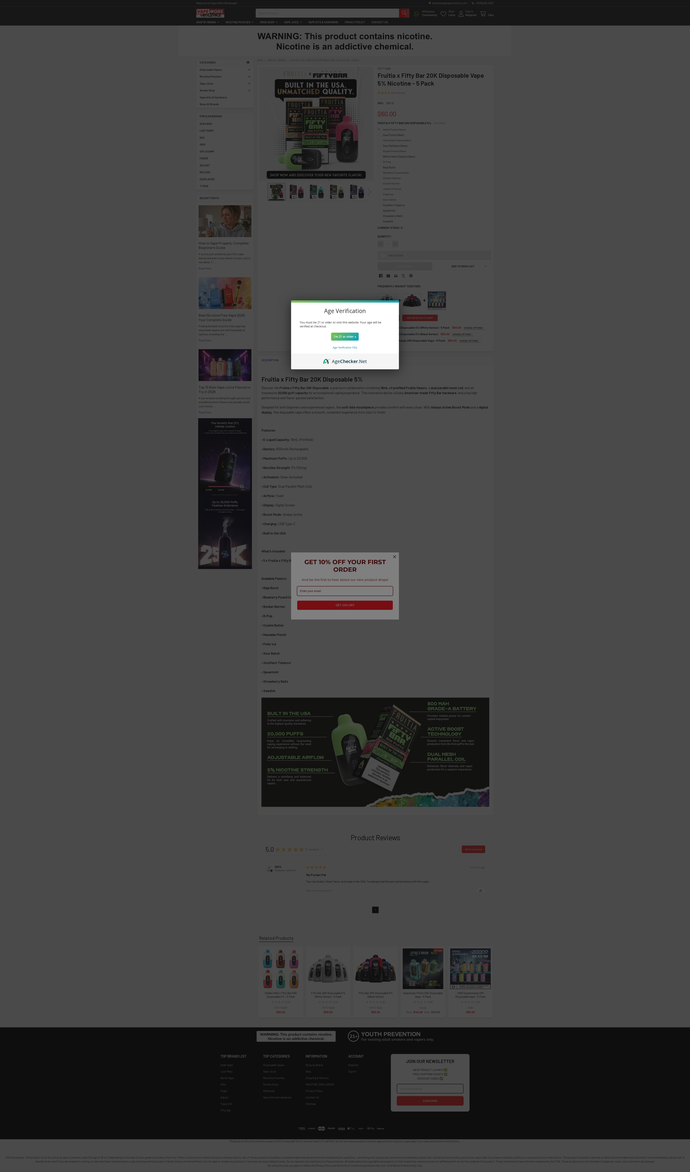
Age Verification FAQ (345, 347)
